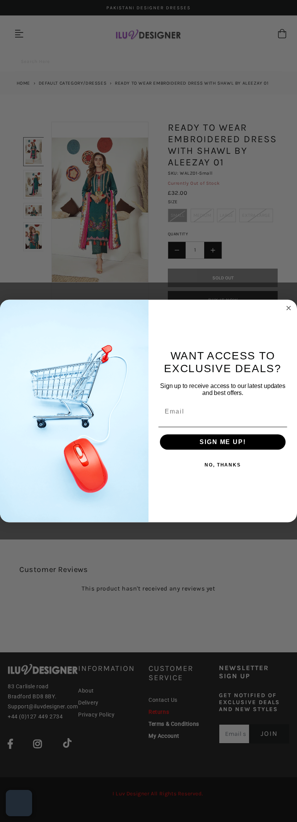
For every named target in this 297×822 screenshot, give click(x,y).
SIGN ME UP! (223, 442)
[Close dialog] (289, 308)
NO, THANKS (223, 465)
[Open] (19, 803)
